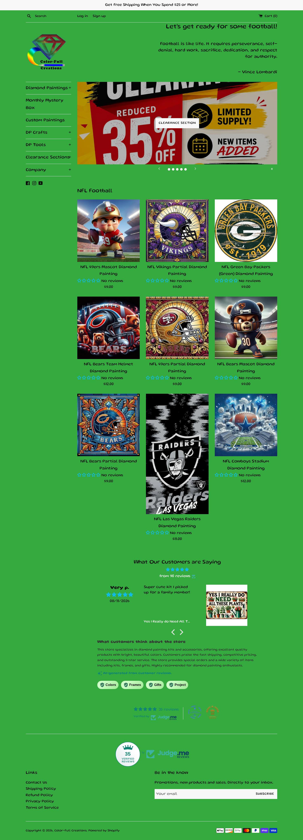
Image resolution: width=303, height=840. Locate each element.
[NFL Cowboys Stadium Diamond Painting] (246, 425)
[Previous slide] (159, 168)
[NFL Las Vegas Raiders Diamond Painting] (177, 454)
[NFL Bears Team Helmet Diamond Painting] (108, 328)
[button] (88, 281)
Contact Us (36, 783)
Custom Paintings (45, 120)
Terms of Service (42, 808)
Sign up (99, 16)
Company (48, 170)
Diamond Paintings (48, 88)
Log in (82, 16)
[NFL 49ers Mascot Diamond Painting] (108, 230)
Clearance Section (177, 123)
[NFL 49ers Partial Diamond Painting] (177, 328)
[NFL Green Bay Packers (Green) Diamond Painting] (246, 230)
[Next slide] (195, 168)
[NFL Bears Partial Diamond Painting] (108, 425)
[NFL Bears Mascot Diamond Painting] (246, 328)
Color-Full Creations (70, 830)
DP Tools (48, 145)
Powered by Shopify (104, 830)
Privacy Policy (40, 801)
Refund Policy (39, 795)
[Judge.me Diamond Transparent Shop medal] (194, 712)
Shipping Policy (41, 789)
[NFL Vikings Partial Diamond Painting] (177, 230)
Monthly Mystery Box (44, 104)
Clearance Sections (48, 157)
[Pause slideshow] (271, 168)
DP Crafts (48, 133)
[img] (177, 569)
